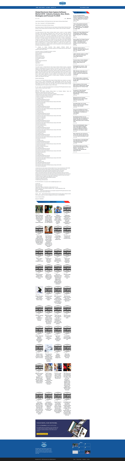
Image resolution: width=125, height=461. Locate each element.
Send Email (40, 185)
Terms (74, 459)
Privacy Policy (79, 459)
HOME (37, 7)
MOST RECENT (42, 7)
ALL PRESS (48, 7)
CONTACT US (53, 7)
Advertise (84, 459)
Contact (88, 459)
